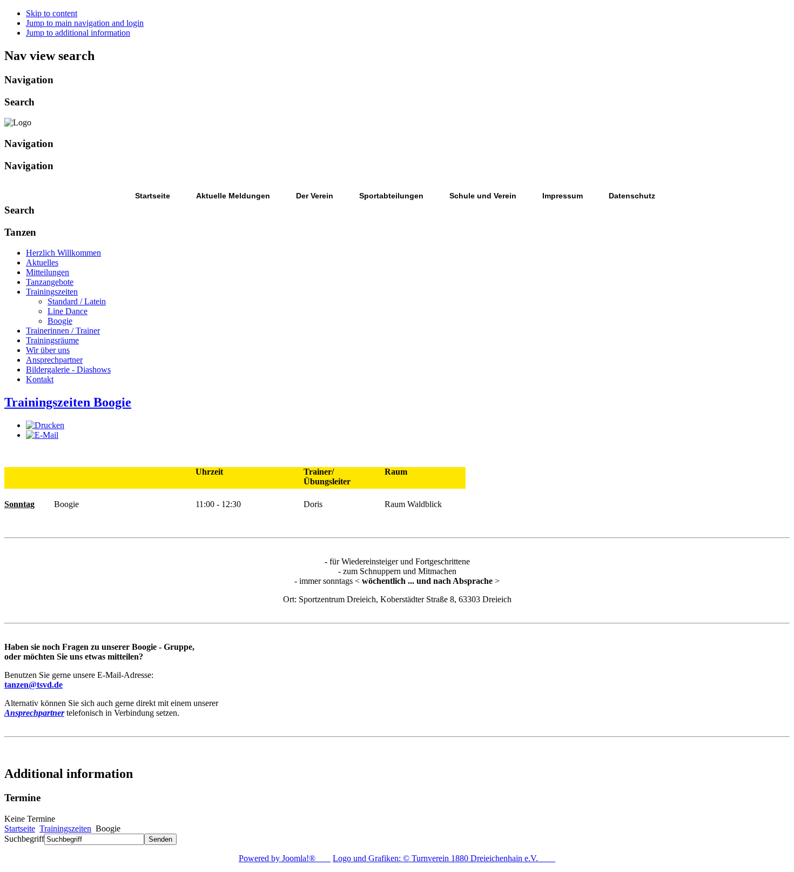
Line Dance (68, 311)
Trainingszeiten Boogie (67, 402)
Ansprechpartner (54, 359)
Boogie (60, 320)
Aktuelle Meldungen (233, 195)
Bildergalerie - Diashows (68, 369)
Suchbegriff (24, 838)
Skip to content (51, 13)
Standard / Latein (77, 301)
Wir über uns (48, 350)
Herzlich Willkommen (63, 252)
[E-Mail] (42, 435)
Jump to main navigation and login (85, 23)
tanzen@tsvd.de (33, 684)
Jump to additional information (78, 32)
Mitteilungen (47, 272)
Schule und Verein (482, 195)
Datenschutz (632, 195)
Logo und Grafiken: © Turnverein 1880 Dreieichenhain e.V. (444, 858)
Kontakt (39, 379)
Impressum (562, 195)
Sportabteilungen (391, 195)
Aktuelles (42, 262)
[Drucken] (45, 425)
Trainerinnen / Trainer (63, 330)
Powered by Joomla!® (285, 858)
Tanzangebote (49, 282)
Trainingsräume (52, 340)
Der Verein (314, 195)
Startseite (152, 195)
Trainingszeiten (52, 291)
